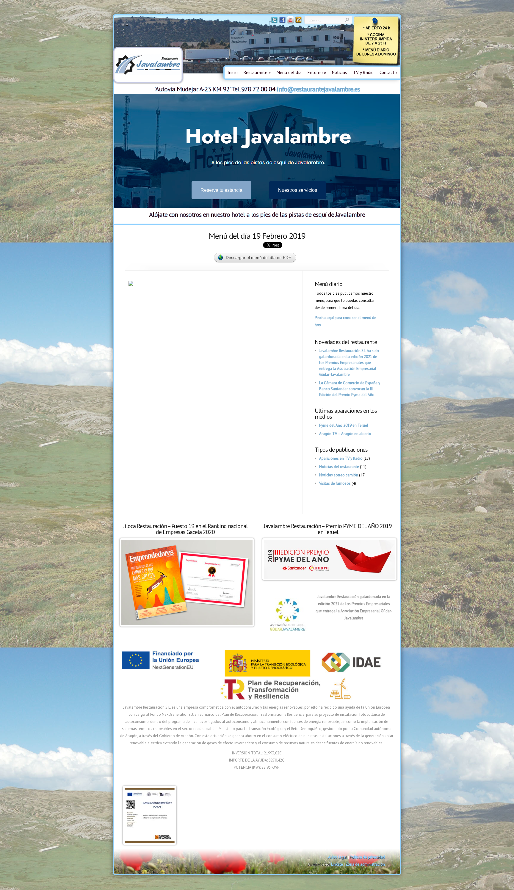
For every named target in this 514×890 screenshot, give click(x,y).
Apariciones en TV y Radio (341, 458)
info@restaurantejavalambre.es (318, 89)
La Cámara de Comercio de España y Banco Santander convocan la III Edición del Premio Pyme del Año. (349, 388)
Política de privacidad (367, 857)
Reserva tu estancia (221, 190)
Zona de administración (365, 864)
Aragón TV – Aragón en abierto (345, 433)
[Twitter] (274, 22)
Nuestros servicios (297, 190)
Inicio (233, 72)
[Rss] (298, 22)
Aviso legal (337, 857)
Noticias (339, 72)
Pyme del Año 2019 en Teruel (343, 425)
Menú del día (289, 72)
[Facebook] (282, 22)
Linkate (337, 864)
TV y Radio (363, 72)
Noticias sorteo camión (338, 475)
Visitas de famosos (335, 483)
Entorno (317, 72)
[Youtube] (290, 22)
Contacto (388, 72)
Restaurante (257, 72)
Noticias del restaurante (339, 466)
